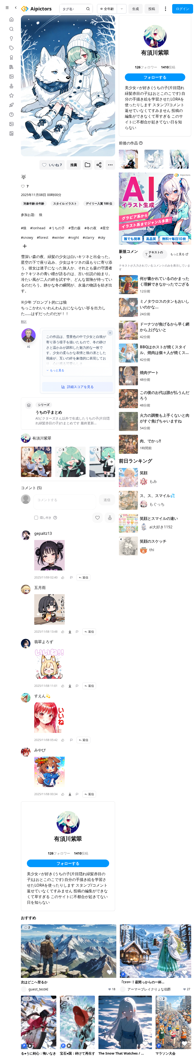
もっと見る (57, 370)
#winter (58, 237)
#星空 (104, 228)
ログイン (182, 8)
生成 (135, 8)
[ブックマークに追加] (87, 165)
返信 (85, 577)
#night (73, 237)
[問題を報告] (71, 577)
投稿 (151, 8)
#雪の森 (74, 228)
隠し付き (45, 518)
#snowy (27, 237)
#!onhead (37, 228)
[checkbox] (36, 518)
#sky (101, 237)
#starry (88, 237)
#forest (42, 237)
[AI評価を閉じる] (110, 333)
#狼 (23, 228)
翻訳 (24, 322)
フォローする (68, 863)
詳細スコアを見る (80, 386)
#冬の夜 (90, 228)
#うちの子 (57, 228)
